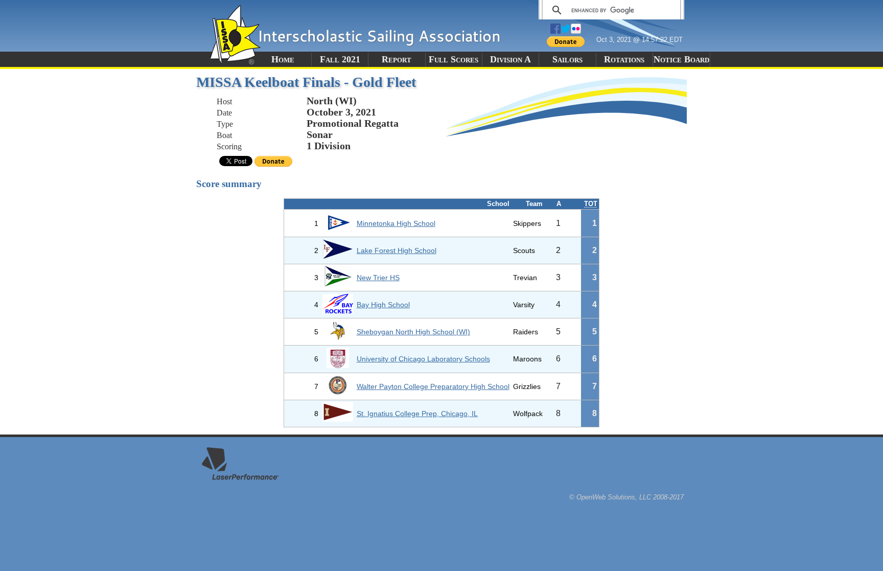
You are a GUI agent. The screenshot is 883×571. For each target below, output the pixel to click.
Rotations (624, 59)
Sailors (567, 59)
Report (396, 59)
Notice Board (681, 59)
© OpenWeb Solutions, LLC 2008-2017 (626, 497)
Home (282, 59)
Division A (510, 59)
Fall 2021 (340, 59)
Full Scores (453, 59)
